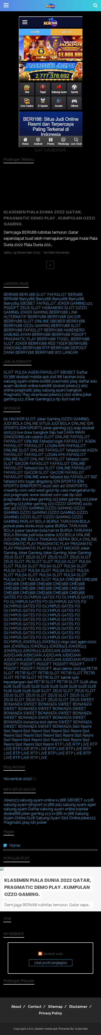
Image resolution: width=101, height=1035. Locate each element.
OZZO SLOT (31, 517)
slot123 (10, 432)
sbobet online (26, 385)
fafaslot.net (76, 450)
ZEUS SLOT (30, 308)
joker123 (73, 385)
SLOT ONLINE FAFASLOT (67, 437)
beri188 (45, 385)
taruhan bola (74, 377)
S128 (84, 682)
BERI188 (11, 294)
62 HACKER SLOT (20, 419)
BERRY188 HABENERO (64, 330)
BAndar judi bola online (35, 535)
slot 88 (56, 377)
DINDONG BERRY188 (22, 348)
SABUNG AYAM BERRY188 (27, 334)
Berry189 (11, 303)
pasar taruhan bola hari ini (37, 530)
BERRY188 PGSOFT (69, 334)
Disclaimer (78, 1006)
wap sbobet (84, 428)
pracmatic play (65, 381)
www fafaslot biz (54, 477)
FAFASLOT (57, 294)
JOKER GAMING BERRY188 (44, 312)
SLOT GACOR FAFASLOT (26, 463)
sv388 (60, 800)
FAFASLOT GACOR (21, 472)
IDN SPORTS (31, 428)
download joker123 (47, 394)
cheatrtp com (15, 490)
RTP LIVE (63, 744)
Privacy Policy (50, 1013)
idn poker (39, 822)
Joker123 (11, 800)
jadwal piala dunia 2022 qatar (29, 526)
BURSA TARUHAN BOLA (68, 521)
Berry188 (27, 299)
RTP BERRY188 (56, 348)
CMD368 (73, 579)
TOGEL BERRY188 (73, 339)
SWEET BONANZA (40, 704)
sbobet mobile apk (32, 377)
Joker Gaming (48, 419)
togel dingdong (39, 481)
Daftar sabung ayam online (51, 809)
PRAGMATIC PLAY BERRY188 (30, 339)
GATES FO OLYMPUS (22, 597)
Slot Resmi (82, 726)
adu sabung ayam (70, 804)
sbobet (59, 385)
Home (14, 845)
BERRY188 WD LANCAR (56, 352)
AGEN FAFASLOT (43, 372)
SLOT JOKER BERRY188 (25, 343)
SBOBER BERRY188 (67, 321)
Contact (34, 1006)
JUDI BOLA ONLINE (21, 423)
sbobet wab (53, 954)
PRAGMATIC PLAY (20, 544)
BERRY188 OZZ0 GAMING (27, 325)
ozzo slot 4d (54, 486)
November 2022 (18, 779)
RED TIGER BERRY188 (67, 343)
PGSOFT (11, 308)
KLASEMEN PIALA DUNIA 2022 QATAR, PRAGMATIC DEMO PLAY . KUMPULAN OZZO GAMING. (49, 218)
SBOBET (27, 303)
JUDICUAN (51, 650)
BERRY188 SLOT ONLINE (26, 321)
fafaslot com (77, 459)
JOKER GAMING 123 (74, 303)
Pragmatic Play (17, 394)
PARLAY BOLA (33, 521)
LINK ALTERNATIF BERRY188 (41, 314)
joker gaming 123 (58, 428)
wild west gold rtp (43, 490)
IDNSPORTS (31, 486)
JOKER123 (32, 642)
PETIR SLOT (26, 673)
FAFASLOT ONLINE (21, 441)
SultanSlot (81, 1028)
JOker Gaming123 (39, 399)
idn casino (34, 437)
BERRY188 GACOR (64, 317)
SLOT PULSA (15, 372)
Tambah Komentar (56, 252)
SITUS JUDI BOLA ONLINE (62, 423)
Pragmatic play (17, 822)
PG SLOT (34, 561)
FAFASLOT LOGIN (40, 446)
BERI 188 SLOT (32, 294)
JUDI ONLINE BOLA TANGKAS (30, 539)
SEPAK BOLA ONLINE (77, 539)
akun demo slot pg (69, 668)
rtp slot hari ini (68, 399)
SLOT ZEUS (51, 691)
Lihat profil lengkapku (50, 963)
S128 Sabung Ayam (43, 818)
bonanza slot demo (40, 722)
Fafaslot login (51, 441)
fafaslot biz (34, 468)
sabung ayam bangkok (62, 390)
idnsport (35, 804)
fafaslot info (14, 481)
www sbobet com (45, 495)
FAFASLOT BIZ (83, 477)
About (16, 1006)
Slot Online (70, 818)
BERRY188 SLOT (66, 325)
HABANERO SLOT (58, 308)
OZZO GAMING (75, 419)
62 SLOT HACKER (63, 548)
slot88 (45, 381)
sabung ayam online (21, 381)
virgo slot (69, 642)
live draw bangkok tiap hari (40, 432)
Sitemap (55, 1006)
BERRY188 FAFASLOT (23, 330)
